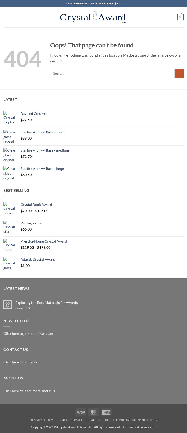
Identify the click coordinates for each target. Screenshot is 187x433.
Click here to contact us (21, 362)
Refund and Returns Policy (108, 420)
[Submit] (179, 73)
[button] (6, 17)
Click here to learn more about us (29, 391)
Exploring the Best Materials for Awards (46, 302)
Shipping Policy (144, 420)
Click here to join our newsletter (28, 333)
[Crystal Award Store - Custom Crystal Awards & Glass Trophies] (93, 17)
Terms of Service (69, 420)
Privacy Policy (41, 420)
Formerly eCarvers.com (139, 427)
